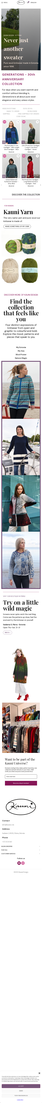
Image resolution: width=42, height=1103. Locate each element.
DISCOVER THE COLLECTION (26, 194)
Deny (21, 1091)
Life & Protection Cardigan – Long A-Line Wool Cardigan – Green (31, 147)
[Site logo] (21, 2)
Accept (21, 1086)
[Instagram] (23, 863)
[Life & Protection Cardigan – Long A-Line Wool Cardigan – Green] (30, 133)
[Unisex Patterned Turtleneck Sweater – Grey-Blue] (11, 167)
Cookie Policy (20, 1099)
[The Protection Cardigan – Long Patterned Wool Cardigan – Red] (30, 167)
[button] (39, 1073)
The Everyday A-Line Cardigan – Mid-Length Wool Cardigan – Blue (11, 147)
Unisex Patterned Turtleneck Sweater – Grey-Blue (11, 181)
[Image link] (21, 243)
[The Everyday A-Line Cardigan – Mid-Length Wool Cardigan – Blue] (11, 133)
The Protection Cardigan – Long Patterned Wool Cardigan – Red (31, 181)
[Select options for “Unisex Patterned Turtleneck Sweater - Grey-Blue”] (4, 176)
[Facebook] (19, 863)
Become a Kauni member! (21, 783)
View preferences (21, 1095)
